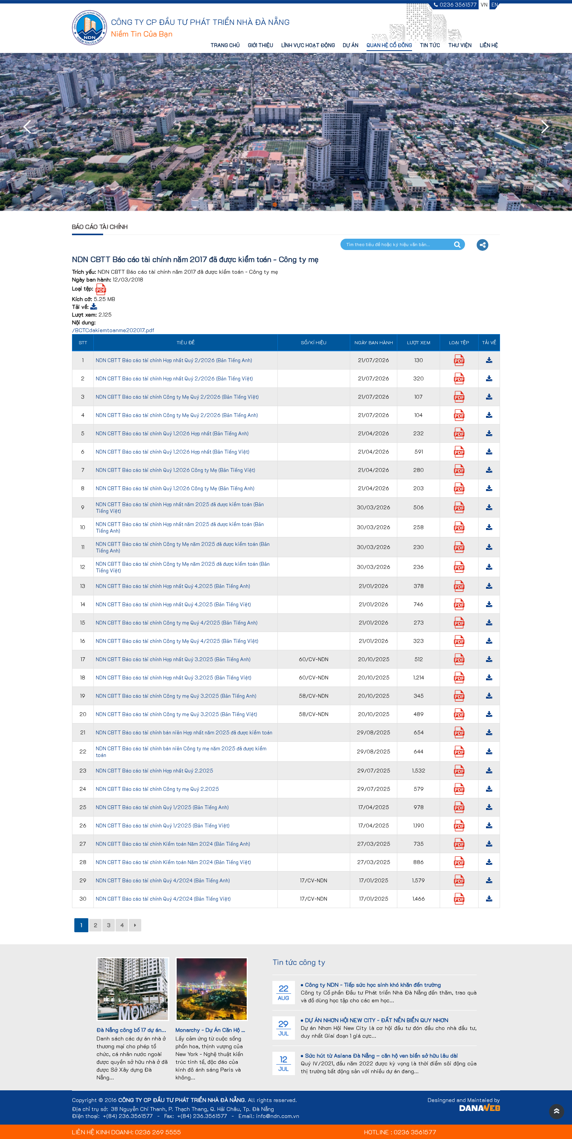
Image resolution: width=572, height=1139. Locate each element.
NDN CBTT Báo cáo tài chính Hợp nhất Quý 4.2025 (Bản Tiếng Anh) (173, 586)
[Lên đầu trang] (556, 1112)
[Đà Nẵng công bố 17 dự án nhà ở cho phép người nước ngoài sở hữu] (133, 988)
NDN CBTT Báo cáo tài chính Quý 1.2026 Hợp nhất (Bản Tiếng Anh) (172, 433)
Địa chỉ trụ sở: (90, 1109)
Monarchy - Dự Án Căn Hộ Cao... (215, 1029)
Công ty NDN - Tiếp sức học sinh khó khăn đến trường (373, 984)
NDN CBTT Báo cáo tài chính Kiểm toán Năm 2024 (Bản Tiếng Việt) (173, 862)
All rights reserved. (272, 1100)
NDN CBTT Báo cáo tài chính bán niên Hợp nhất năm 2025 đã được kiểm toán (184, 732)
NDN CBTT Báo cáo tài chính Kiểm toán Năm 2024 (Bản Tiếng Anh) (173, 843)
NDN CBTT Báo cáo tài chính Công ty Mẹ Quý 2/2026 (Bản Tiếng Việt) (177, 396)
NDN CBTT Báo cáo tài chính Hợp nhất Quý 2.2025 (154, 770)
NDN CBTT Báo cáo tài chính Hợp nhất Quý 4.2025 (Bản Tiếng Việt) (173, 604)
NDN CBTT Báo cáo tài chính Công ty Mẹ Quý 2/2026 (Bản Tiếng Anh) (177, 415)
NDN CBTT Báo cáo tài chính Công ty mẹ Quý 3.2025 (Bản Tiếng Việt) (176, 714)
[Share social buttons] (482, 245)
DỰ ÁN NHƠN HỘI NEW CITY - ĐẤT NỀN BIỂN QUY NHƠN (376, 1020)
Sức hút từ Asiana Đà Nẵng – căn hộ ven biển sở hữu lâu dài (381, 1055)
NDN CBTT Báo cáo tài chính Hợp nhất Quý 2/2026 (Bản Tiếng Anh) (174, 360)
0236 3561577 (458, 4)
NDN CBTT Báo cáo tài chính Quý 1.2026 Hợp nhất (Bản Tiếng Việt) (172, 451)
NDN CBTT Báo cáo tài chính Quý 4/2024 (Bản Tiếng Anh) (163, 880)
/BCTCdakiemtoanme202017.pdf (113, 330)
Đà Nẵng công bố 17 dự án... (131, 1029)
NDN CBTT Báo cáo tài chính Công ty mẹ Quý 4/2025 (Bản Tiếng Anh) (177, 622)
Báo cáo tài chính (100, 226)
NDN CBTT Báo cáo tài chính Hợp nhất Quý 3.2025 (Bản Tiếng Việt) (173, 677)
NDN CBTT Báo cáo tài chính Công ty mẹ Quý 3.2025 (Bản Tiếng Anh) (176, 695)
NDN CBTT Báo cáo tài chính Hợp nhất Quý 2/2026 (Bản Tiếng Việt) (174, 378)
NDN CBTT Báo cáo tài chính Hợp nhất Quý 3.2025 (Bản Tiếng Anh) (173, 659)
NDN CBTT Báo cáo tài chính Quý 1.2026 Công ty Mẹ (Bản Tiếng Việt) (175, 470)
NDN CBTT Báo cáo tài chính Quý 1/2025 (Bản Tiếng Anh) (162, 807)
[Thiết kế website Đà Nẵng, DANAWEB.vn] (480, 1108)
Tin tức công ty (298, 962)
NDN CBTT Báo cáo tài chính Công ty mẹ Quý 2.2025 (157, 788)
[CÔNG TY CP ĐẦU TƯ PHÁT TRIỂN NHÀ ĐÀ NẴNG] (89, 27)
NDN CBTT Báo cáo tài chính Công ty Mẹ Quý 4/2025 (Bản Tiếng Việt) (177, 640)
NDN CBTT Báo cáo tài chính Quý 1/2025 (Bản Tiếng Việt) (163, 825)
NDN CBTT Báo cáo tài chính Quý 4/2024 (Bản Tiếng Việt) (163, 898)
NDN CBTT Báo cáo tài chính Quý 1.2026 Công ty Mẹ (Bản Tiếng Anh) (175, 488)
